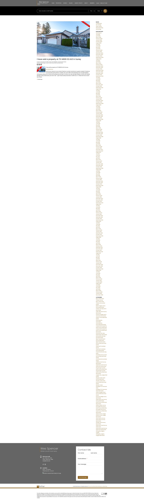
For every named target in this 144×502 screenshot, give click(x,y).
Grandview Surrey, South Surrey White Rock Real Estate (101, 356)
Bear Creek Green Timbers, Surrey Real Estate (100, 303)
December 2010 (99, 264)
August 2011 (98, 253)
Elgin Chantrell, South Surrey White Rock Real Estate (101, 343)
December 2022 (99, 71)
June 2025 (98, 46)
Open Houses (99, 26)
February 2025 (99, 50)
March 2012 (98, 244)
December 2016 (99, 164)
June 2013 (98, 224)
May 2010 (98, 274)
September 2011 (99, 251)
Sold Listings (98, 29)
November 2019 (99, 116)
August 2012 (98, 237)
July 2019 (98, 122)
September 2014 (99, 202)
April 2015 (98, 192)
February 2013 (99, 230)
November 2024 (99, 54)
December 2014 (99, 198)
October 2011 (99, 250)
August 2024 (98, 59)
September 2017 (99, 151)
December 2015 (99, 181)
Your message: (82, 464)
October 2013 (99, 218)
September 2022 (99, 76)
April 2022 (98, 82)
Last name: (94, 453)
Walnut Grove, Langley (101, 414)
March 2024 (98, 63)
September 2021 (99, 87)
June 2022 (98, 79)
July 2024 (98, 60)
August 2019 (98, 120)
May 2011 (98, 257)
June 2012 (98, 240)
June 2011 (98, 256)
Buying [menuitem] (65, 3)
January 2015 (99, 197)
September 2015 (99, 185)
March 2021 (98, 96)
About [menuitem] (86, 3)
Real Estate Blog (99, 27)
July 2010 (98, 272)
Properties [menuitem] (58, 3)
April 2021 (98, 94)
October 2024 (99, 56)
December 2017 (99, 149)
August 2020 (98, 105)
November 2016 (99, 165)
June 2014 (98, 207)
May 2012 (98, 241)
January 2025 (99, 51)
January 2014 (99, 214)
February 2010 (99, 279)
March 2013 (98, 228)
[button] (43, 464)
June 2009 (98, 286)
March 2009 (98, 290)
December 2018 (99, 132)
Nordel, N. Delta (99, 385)
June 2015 (98, 190)
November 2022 (99, 73)
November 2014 (99, 200)
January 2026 (99, 40)
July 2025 (98, 44)
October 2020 (99, 102)
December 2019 (99, 115)
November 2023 (99, 67)
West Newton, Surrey (100, 418)
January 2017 (99, 162)
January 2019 (99, 130)
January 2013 (99, 231)
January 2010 (99, 280)
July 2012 (98, 238)
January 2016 (99, 179)
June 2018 (98, 141)
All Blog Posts (99, 23)
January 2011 (98, 263)
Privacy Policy (90, 486)
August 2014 (98, 204)
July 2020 (98, 106)
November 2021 (99, 84)
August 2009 (98, 283)
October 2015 (99, 184)
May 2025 (98, 47)
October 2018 (99, 135)
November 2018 (99, 133)
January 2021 (99, 99)
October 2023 (99, 69)
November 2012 (99, 233)
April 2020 (98, 109)
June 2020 (98, 107)
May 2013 (98, 225)
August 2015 (98, 187)
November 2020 (99, 100)
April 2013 (98, 227)
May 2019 (98, 125)
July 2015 (98, 188)
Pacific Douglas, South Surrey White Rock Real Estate (101, 394)
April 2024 (98, 61)
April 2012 (98, 243)
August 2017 (98, 152)
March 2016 (98, 177)
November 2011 (99, 249)
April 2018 (98, 143)
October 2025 (99, 41)
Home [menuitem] (53, 3)
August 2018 (98, 138)
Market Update (78, 3)
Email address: (82, 458)
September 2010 (99, 269)
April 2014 (98, 210)
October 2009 (99, 282)
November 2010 (99, 266)
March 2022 (98, 83)
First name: (81, 453)
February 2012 (99, 246)
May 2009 (98, 287)
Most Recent (99, 33)
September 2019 (99, 119)
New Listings (98, 25)
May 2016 (98, 174)
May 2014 (98, 208)
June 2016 (98, 172)
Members (92, 3)
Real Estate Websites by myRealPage (100, 486)
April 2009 (98, 289)
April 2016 (98, 175)
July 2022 (98, 77)
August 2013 (98, 221)
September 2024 (99, 57)
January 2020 (99, 113)
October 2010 (99, 267)
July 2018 (98, 139)
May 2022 (98, 80)
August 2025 (98, 43)
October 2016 (99, 166)
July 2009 (98, 284)
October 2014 (99, 201)
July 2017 (98, 154)
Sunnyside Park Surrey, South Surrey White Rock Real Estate (101, 411)
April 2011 (98, 259)
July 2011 (98, 254)
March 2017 (98, 159)
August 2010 (98, 270)
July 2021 (98, 90)
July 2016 (98, 171)
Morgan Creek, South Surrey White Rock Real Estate (101, 382)
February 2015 (99, 195)
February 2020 (99, 112)
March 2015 (98, 194)
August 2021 (98, 89)
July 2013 (98, 223)
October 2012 (99, 234)
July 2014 (98, 205)
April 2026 (98, 35)
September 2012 (99, 236)
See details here (49, 69)
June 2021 (98, 92)
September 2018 (99, 136)
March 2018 (98, 145)
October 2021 (99, 86)
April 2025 (98, 48)
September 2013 (99, 220)
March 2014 (98, 211)
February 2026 (99, 38)
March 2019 (98, 128)
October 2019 (99, 118)
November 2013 (99, 217)
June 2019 (98, 123)
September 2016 (99, 168)
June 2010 (98, 273)
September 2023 (99, 70)
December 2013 (99, 215)
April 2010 (98, 276)
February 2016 (99, 178)
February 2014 (99, 213)
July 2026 (98, 34)
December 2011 (99, 247)
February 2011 (99, 261)
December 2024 (99, 53)
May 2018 (98, 142)
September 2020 (99, 103)
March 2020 (98, 110)
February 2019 (99, 129)
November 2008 (99, 295)
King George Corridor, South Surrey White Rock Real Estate (52, 63)
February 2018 (99, 146)
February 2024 (99, 64)
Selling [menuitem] (70, 3)
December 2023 (99, 66)
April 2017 (98, 158)
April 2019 (98, 126)
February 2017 (99, 161)
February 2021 (99, 97)
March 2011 (98, 260)
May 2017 (98, 156)
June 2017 (98, 155)
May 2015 (98, 191)
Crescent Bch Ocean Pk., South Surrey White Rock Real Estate (101, 330)
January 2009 (99, 293)
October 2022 (99, 74)
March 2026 (98, 37)
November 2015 (99, 182)
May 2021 (98, 93)
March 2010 (98, 277)
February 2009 (99, 292)
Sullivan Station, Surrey (101, 405)
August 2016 (98, 169)
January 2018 (99, 148)
